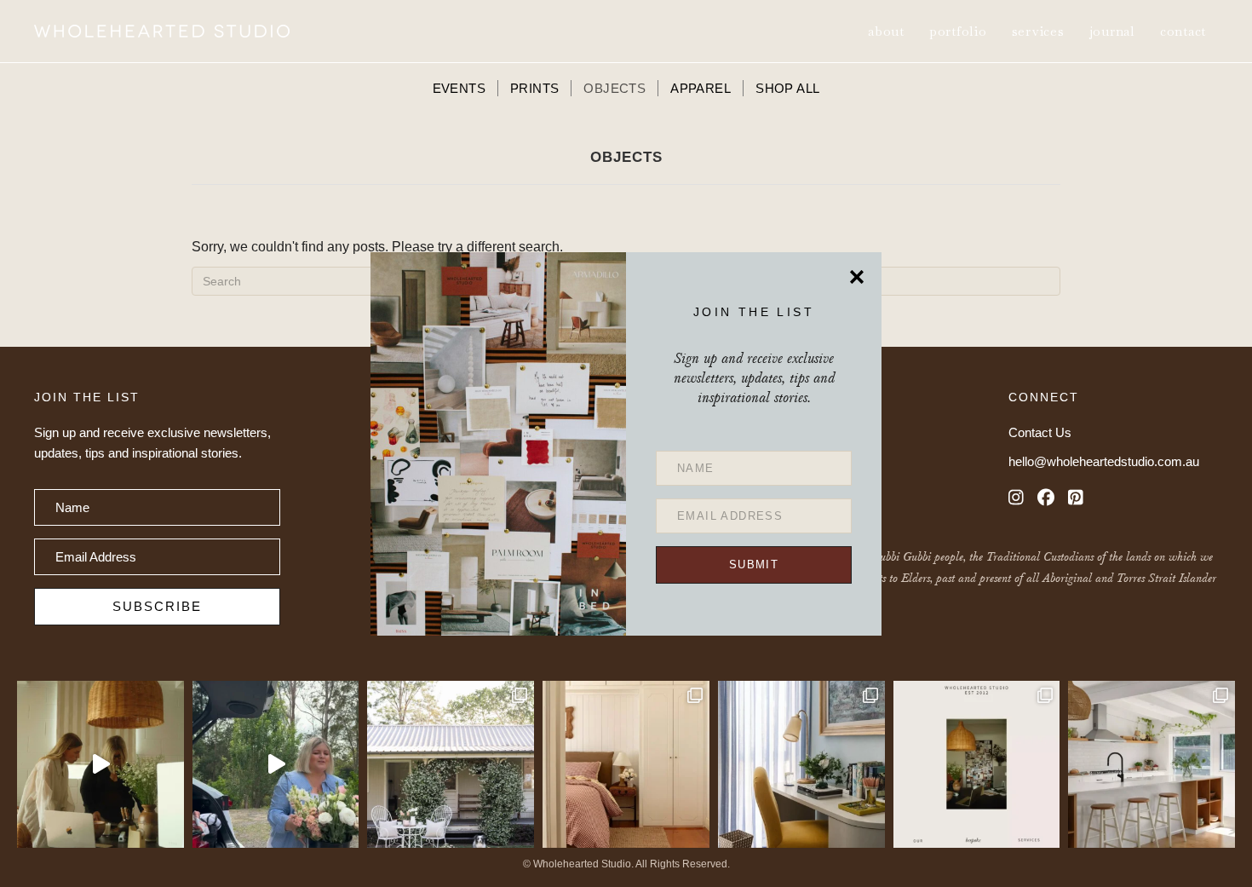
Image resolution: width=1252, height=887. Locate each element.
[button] (754, 565)
